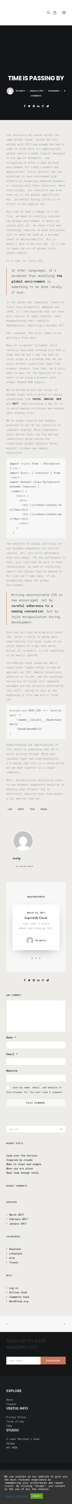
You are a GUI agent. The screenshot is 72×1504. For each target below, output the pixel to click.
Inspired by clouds (36, 918)
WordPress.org (18, 1301)
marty (22, 91)
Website (11, 1070)
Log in (13, 1288)
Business (55, 91)
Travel (43, 809)
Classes (11, 1404)
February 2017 (18, 1219)
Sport (21, 809)
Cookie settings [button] (16, 1496)
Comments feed (19, 1297)
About (9, 1399)
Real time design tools (22, 1172)
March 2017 (16, 1214)
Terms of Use (15, 1421)
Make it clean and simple (23, 1164)
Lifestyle (15, 1253)
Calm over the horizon (21, 1155)
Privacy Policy (16, 1417)
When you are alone (19, 1168)
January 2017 (17, 1223)
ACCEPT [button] (37, 1496)
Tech (32, 809)
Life (10, 809)
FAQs (9, 1426)
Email (12, 1054)
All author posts (24, 866)
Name (11, 1037)
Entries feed (18, 1292)
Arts (12, 1258)
